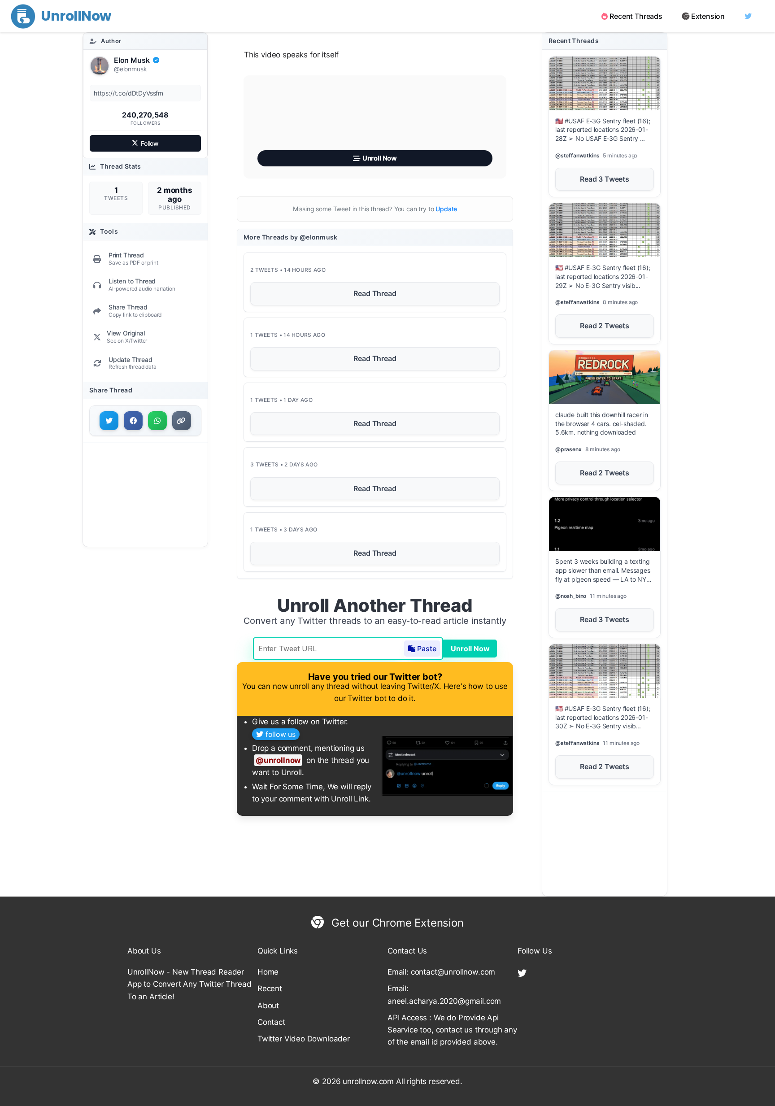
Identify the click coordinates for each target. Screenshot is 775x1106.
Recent (269, 988)
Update (446, 209)
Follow (150, 143)
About (268, 1005)
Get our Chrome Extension (396, 922)
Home (268, 971)
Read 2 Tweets (604, 325)
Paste (426, 648)
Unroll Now (470, 648)
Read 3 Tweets (604, 178)
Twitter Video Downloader (303, 1038)
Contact (271, 1022)
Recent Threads (636, 16)
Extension (708, 16)
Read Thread (374, 293)
